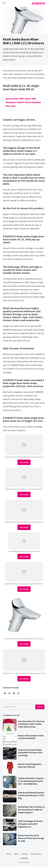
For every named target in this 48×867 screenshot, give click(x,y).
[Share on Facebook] (5, 693)
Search (39, 707)
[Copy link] (18, 693)
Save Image (24, 462)
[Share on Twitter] (9, 693)
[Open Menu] (4, 3)
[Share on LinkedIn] (14, 693)
